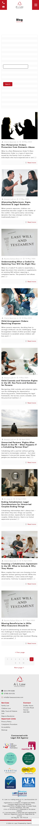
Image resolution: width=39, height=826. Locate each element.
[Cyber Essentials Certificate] (10, 782)
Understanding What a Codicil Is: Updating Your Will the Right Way (18, 262)
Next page (18, 668)
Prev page (21, 652)
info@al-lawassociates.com (13, 697)
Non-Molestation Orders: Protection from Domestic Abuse (18, 146)
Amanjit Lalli (8, 199)
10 (23, 663)
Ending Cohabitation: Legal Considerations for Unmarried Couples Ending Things (16, 504)
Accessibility (5, 727)
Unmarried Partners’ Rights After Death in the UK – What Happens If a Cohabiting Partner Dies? (19, 444)
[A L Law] (19, 5)
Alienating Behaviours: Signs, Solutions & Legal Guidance (16, 203)
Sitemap (4, 730)
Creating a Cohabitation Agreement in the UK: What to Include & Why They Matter (19, 566)
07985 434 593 (9, 694)
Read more (32, 163)
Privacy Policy (6, 721)
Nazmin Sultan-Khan (12, 259)
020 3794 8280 (9, 691)
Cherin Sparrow (10, 142)
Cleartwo (30, 823)
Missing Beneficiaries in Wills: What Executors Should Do (16, 624)
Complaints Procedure (9, 724)
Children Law (6, 708)
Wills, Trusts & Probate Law (9, 712)
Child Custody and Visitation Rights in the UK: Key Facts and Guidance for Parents (19, 382)
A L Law (7, 499)
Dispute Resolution (7, 716)
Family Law (5, 706)
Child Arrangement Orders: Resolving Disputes (15, 322)
